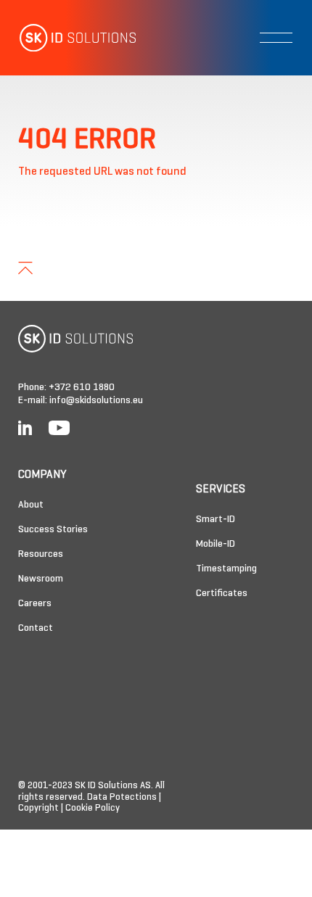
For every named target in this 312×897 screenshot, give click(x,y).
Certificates (221, 593)
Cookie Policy (92, 808)
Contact (35, 628)
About (31, 505)
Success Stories (53, 529)
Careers (35, 603)
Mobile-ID (215, 544)
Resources (40, 554)
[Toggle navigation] (276, 38)
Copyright (38, 808)
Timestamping (226, 569)
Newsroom (40, 579)
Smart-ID (215, 519)
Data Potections (122, 797)
